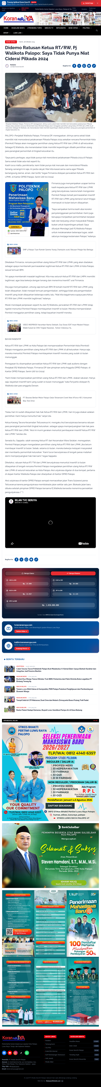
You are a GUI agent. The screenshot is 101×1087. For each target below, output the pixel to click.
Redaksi (84, 9)
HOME (6, 28)
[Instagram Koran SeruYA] (15, 1053)
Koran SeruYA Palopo (76, 1050)
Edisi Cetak (74, 9)
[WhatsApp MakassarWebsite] (62, 1081)
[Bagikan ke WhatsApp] (84, 66)
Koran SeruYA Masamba (77, 1059)
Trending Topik (74, 1055)
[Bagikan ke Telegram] (89, 66)
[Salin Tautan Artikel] (94, 66)
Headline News (74, 1041)
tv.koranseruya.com (23, 625)
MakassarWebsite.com (53, 1081)
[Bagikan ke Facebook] (74, 66)
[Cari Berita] (97, 30)
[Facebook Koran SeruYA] (4, 1053)
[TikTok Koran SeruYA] (21, 1053)
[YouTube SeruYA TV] (10, 1053)
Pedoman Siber (92, 9)
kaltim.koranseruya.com (25, 642)
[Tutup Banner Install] (97, 3)
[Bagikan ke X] (79, 66)
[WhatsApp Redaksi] (27, 1053)
